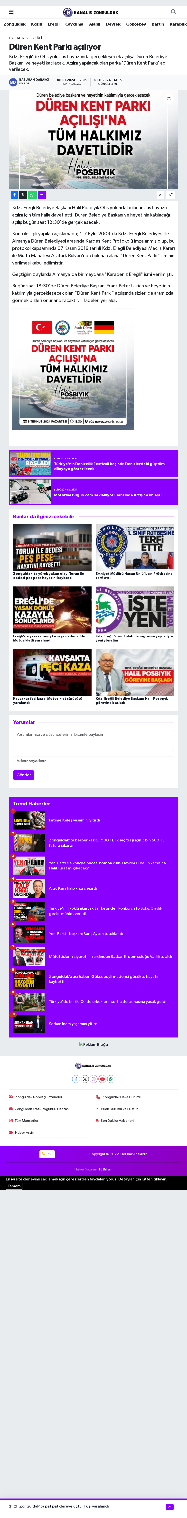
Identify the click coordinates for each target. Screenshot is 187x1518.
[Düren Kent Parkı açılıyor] (93, 139)
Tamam (14, 1186)
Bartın (158, 24)
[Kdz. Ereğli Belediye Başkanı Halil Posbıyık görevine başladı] (135, 672)
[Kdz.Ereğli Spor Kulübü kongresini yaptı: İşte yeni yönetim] (135, 610)
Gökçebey (136, 24)
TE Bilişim (105, 1169)
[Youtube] (102, 1079)
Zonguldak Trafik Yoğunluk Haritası (42, 1109)
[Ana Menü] (11, 12)
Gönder (24, 775)
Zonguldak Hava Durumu (121, 1097)
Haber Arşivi (24, 1132)
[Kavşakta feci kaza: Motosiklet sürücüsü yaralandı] (52, 672)
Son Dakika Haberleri (117, 1120)
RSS (49, 1154)
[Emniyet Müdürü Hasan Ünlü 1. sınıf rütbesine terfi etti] (135, 547)
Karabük (178, 24)
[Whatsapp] (111, 1079)
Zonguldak (15, 24)
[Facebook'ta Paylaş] (14, 195)
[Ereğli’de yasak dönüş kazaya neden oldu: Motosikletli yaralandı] (52, 610)
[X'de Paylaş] (23, 195)
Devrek (113, 24)
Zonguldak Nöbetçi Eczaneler (38, 1097)
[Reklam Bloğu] (93, 1045)
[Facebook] (76, 1079)
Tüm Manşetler (26, 1120)
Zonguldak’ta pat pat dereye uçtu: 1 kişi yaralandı (64, 1506)
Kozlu (36, 24)
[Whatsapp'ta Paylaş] (32, 195)
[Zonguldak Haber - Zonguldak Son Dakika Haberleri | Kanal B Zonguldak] (91, 12)
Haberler (16, 38)
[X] (85, 1079)
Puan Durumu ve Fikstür (119, 1109)
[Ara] (173, 12)
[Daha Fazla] (42, 195)
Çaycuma (74, 24)
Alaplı (94, 24)
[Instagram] (94, 1079)
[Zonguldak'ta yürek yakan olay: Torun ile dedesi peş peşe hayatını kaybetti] (52, 547)
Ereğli (53, 24)
